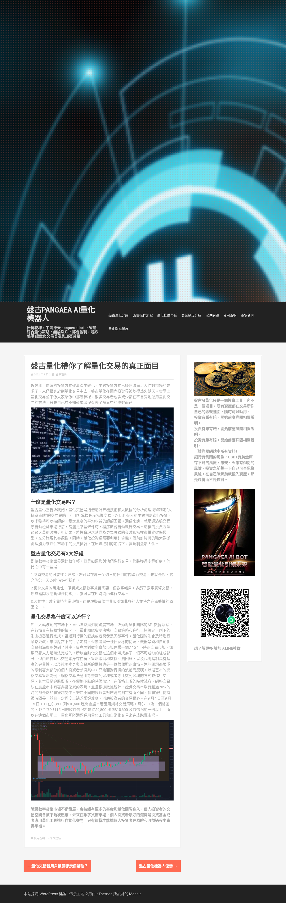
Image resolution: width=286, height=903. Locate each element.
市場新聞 (247, 315)
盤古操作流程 (143, 315)
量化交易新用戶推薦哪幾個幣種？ (57, 866)
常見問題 (212, 315)
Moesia (135, 894)
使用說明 (230, 315)
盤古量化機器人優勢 (158, 866)
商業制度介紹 (191, 315)
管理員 (63, 374)
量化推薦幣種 (167, 315)
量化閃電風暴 (118, 329)
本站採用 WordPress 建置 (45, 894)
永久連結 (55, 838)
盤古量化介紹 (118, 315)
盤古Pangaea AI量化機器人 (61, 314)
